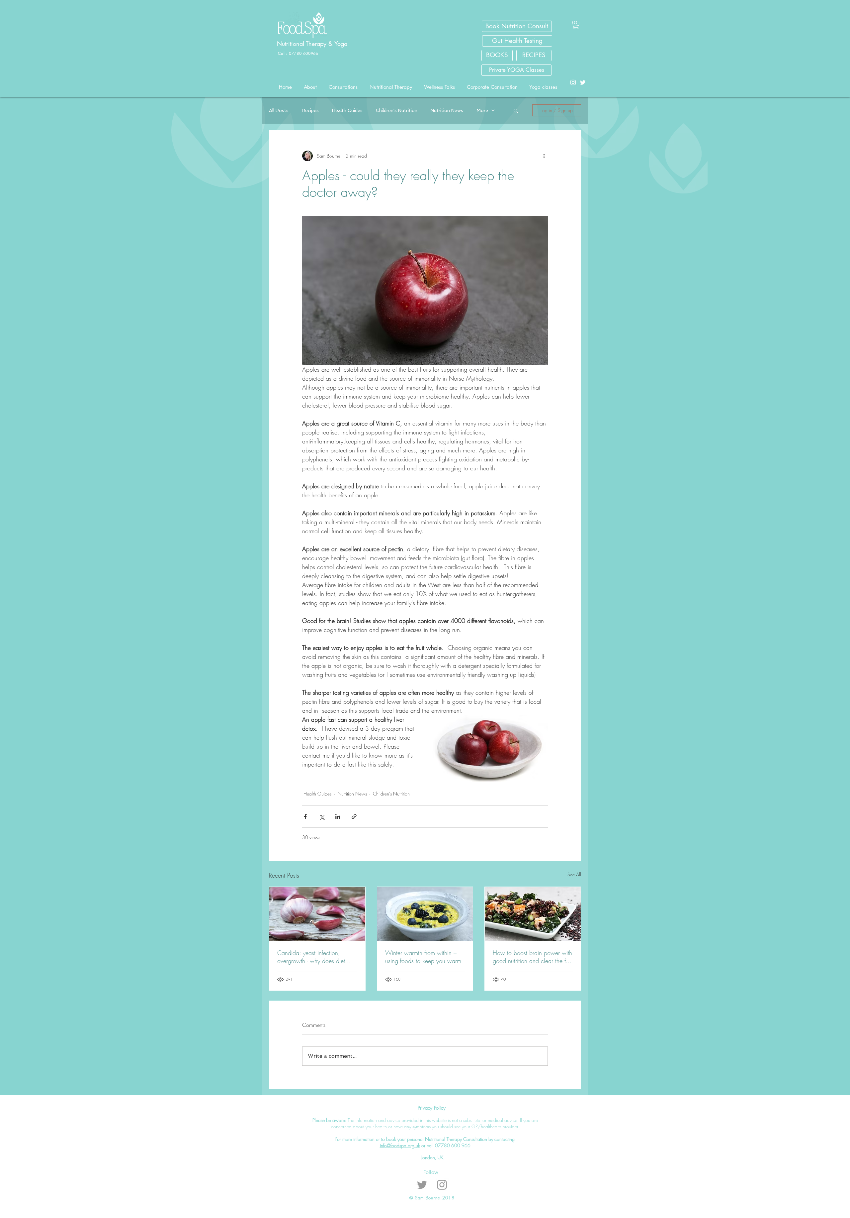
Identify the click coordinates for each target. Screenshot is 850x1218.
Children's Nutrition (396, 110)
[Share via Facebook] (305, 816)
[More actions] (544, 156)
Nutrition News (447, 110)
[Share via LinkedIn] (338, 816)
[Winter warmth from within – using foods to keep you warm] (425, 914)
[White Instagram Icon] (573, 82)
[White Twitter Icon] (582, 82)
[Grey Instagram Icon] (442, 1184)
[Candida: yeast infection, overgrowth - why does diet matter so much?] (317, 914)
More (482, 110)
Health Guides (347, 110)
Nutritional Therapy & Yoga (313, 44)
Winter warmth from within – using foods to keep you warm (423, 957)
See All (574, 874)
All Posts (279, 110)
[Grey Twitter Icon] (422, 1184)
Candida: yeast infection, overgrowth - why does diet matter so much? (311, 957)
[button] (576, 25)
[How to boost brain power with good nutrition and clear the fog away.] (533, 914)
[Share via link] (354, 816)
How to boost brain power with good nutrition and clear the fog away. (532, 957)
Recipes (310, 110)
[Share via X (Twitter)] (321, 816)
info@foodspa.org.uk (400, 1145)
